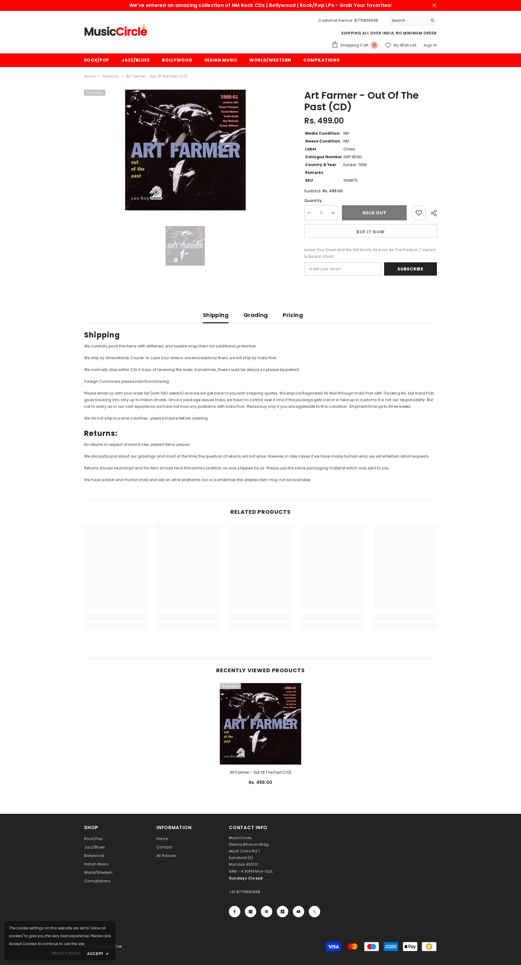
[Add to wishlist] (418, 212)
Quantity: (313, 200)
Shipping (216, 315)
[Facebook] (234, 911)
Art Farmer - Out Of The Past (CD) (261, 772)
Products (110, 76)
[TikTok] (282, 911)
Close (434, 5)
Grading (256, 315)
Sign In (430, 45)
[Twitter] (314, 911)
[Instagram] (250, 911)
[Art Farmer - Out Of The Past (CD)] (260, 724)
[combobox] (408, 20)
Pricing (293, 315)
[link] (115, 616)
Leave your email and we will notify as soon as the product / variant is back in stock (370, 253)
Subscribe (410, 269)
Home (89, 76)
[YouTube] (298, 911)
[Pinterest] (266, 911)
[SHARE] (431, 213)
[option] (185, 150)
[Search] (413, 20)
